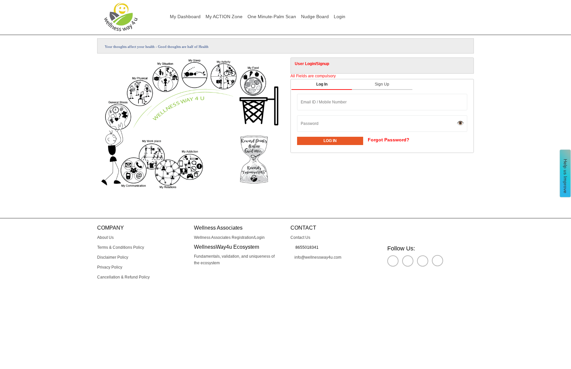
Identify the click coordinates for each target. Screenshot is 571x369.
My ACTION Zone (224, 16)
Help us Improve (565, 175)
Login (342, 16)
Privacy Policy (109, 267)
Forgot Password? (388, 139)
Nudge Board (315, 16)
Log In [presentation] (321, 84)
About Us (105, 237)
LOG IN (330, 140)
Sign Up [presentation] (382, 84)
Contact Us (300, 237)
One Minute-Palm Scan (271, 16)
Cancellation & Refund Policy (123, 277)
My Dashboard (185, 16)
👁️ (460, 123)
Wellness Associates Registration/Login (229, 237)
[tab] (382, 65)
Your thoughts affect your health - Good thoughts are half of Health (158, 47)
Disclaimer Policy (112, 257)
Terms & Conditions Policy (120, 247)
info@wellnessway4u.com (317, 257)
